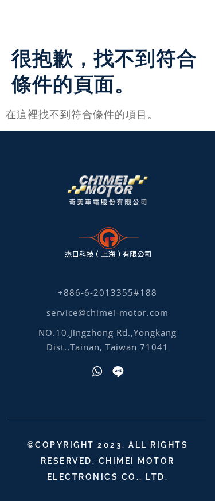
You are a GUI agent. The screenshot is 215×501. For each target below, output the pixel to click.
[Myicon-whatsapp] (97, 371)
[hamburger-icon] (190, 20)
